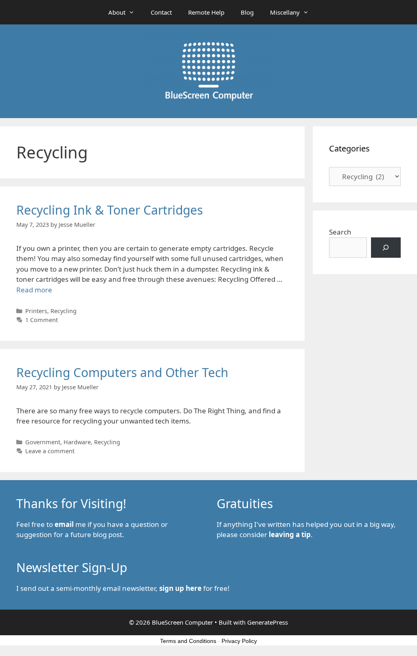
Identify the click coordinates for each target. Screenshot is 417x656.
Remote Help (206, 12)
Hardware (77, 442)
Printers (36, 311)
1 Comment (41, 320)
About (116, 12)
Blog (247, 12)
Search (340, 232)
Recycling (63, 311)
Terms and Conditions (188, 641)
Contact (161, 12)
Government (42, 442)
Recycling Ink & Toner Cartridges (109, 210)
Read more (34, 289)
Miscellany (285, 12)
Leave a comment (50, 451)
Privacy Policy (239, 641)
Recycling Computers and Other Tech (122, 372)
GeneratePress (267, 622)
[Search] (386, 247)
